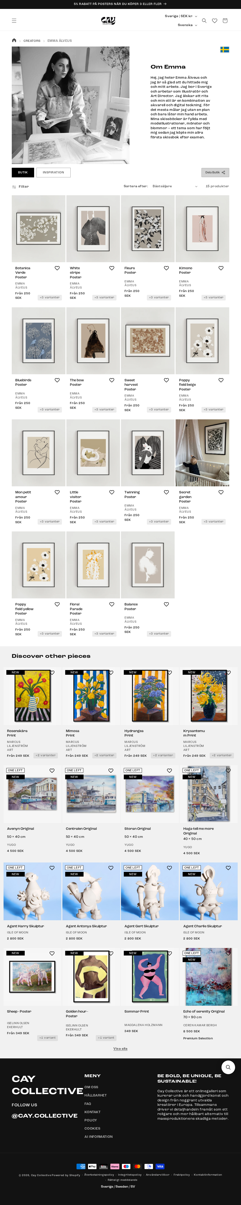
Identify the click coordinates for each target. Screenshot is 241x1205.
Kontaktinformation (208, 1175)
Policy (90, 1120)
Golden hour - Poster (77, 1014)
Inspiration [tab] (53, 172)
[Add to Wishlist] (57, 268)
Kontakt (92, 1112)
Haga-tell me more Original (198, 831)
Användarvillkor (158, 1175)
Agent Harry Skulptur (25, 926)
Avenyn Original (20, 829)
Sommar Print (137, 1012)
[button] (14, 21)
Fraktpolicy (182, 1175)
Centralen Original (81, 829)
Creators (32, 41)
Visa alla (120, 1048)
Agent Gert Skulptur (142, 926)
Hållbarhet (95, 1095)
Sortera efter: (136, 186)
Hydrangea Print (134, 733)
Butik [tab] (23, 172)
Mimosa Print (72, 733)
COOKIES (92, 1128)
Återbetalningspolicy (99, 1175)
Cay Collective (41, 1175)
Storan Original (138, 829)
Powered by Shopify (66, 1175)
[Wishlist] (214, 21)
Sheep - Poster (19, 1012)
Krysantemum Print (194, 733)
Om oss (91, 1087)
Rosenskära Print (17, 733)
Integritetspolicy (130, 1175)
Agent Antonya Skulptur (86, 926)
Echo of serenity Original (204, 1012)
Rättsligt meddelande (122, 1180)
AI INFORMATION (98, 1137)
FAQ (87, 1104)
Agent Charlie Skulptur (202, 926)
